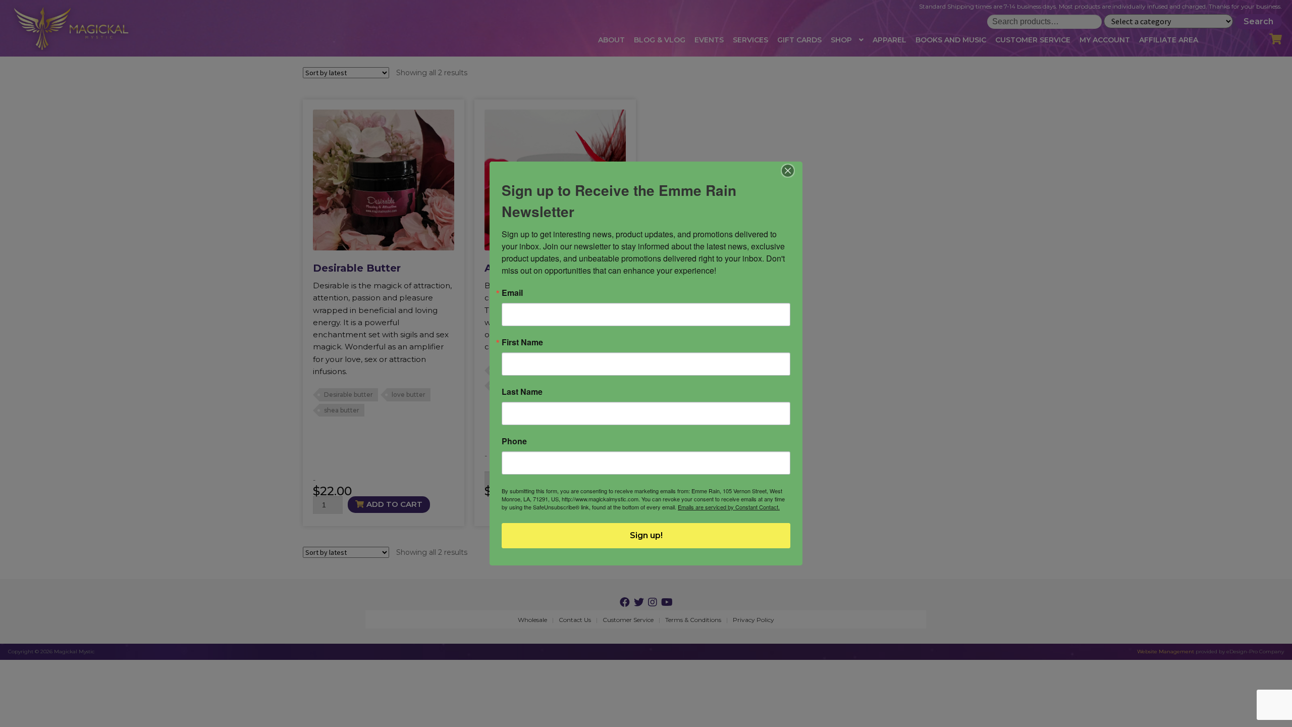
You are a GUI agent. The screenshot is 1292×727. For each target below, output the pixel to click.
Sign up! (646, 535)
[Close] (788, 171)
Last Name (522, 392)
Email (512, 293)
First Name (522, 342)
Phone (514, 441)
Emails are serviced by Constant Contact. (729, 507)
